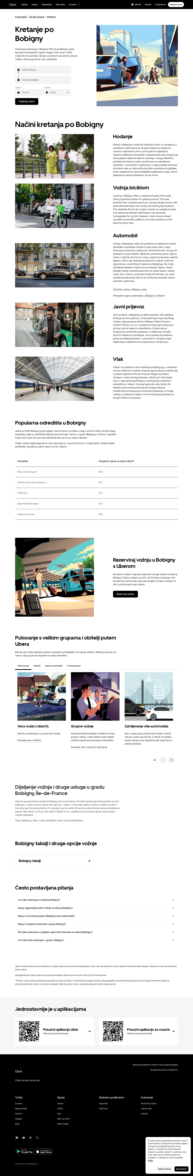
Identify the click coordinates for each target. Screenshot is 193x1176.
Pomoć (148, 4)
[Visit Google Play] (25, 1152)
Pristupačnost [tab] (74, 666)
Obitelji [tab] (37, 666)
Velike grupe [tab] (23, 666)
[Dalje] (171, 760)
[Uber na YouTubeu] (23, 1137)
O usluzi (72, 4)
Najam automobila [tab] (54, 666)
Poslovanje (47, 4)
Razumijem (181, 1169)
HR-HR (138, 4)
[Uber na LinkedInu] (16, 1137)
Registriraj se (176, 4)
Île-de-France (37, 17)
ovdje (150, 1160)
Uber (12, 4)
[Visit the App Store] (44, 1151)
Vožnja (24, 4)
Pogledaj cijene (27, 101)
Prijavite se (160, 4)
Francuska (20, 17)
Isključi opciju (164, 1169)
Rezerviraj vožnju (125, 594)
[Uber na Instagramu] (30, 1137)
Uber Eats (60, 4)
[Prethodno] (163, 760)
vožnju (35, 4)
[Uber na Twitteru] (37, 1137)
